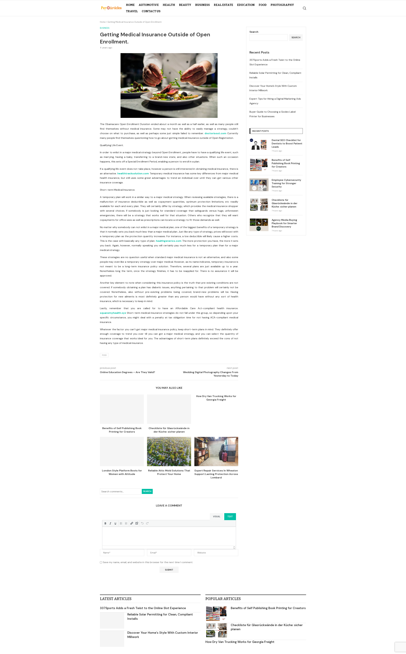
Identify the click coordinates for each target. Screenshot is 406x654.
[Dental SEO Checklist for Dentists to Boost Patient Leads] (258, 145)
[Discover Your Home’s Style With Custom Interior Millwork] (112, 639)
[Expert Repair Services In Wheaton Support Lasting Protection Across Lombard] (216, 451)
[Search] (304, 8)
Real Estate (223, 5)
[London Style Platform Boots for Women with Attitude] (122, 451)
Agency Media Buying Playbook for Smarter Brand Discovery (284, 223)
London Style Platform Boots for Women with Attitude (122, 472)
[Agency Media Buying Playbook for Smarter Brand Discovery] (258, 224)
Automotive (149, 5)
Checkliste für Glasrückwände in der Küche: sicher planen (169, 430)
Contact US (151, 11)
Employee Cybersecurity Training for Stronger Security (286, 183)
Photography (282, 5)
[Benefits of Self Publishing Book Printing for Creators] (122, 409)
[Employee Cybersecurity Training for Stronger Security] (258, 184)
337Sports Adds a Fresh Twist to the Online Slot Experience (143, 608)
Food (263, 5)
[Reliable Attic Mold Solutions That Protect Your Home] (169, 451)
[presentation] (105, 523)
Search (147, 491)
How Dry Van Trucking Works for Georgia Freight (216, 397)
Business (202, 5)
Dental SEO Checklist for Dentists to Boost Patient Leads (287, 143)
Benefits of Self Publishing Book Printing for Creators (122, 430)
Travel (132, 11)
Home (130, 5)
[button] (105, 523)
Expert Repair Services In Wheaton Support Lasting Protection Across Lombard (216, 474)
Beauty (185, 5)
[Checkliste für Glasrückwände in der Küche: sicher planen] (169, 409)
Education (246, 5)
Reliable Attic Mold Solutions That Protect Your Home (169, 472)
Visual (216, 516)
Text (230, 516)
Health (169, 5)
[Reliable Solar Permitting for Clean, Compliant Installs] (112, 620)
